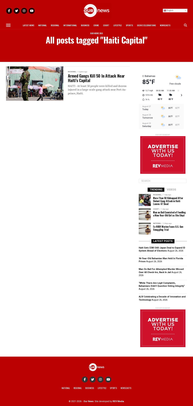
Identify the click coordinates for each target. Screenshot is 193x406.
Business (85, 25)
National (42, 25)
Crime (96, 25)
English (169, 10)
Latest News (28, 25)
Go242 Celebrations (146, 25)
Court (106, 25)
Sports (129, 25)
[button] (147, 95)
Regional (55, 25)
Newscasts (165, 25)
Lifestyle (117, 25)
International (70, 25)
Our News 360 (96, 33)
